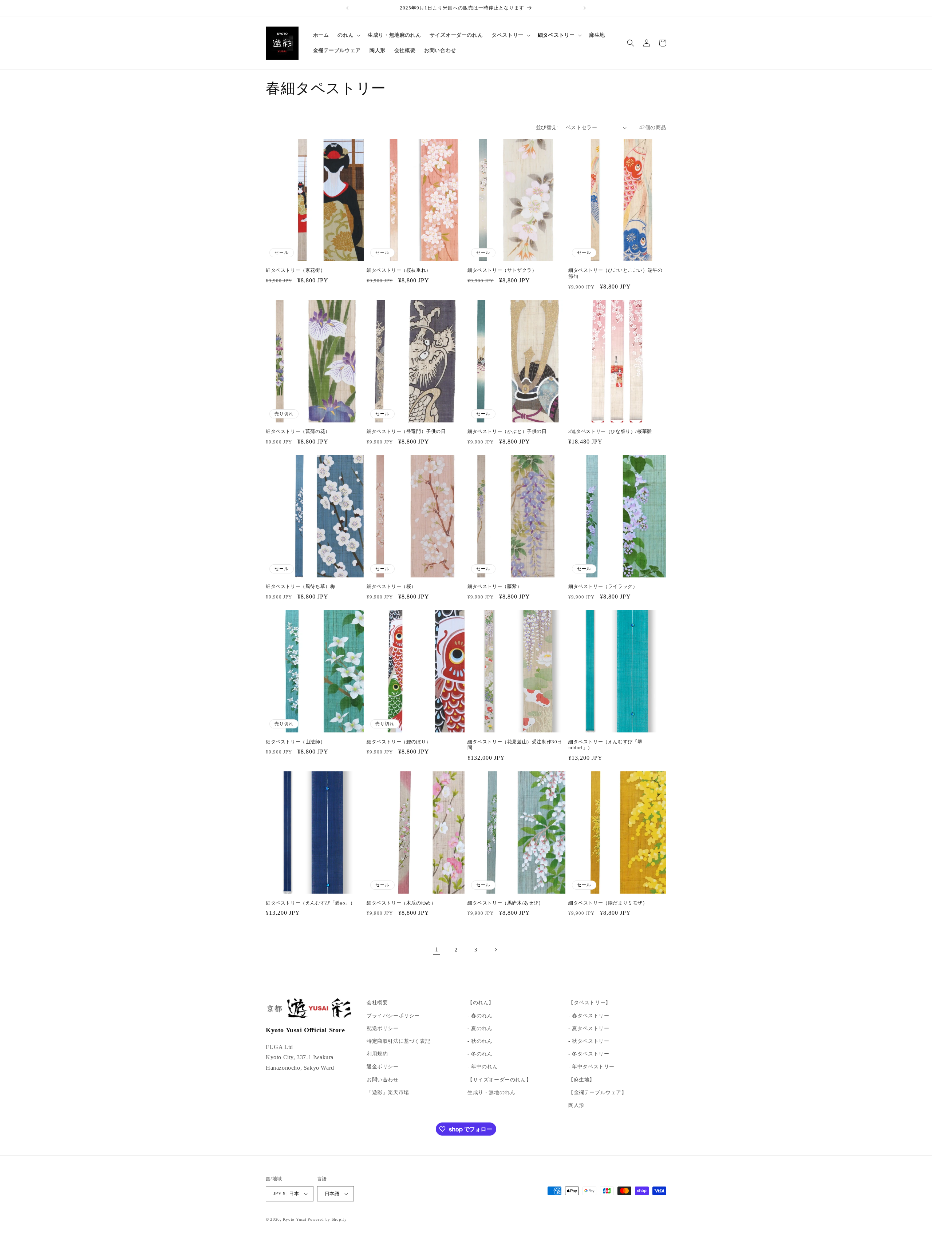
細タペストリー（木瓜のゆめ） (401, 903)
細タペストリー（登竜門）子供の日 (406, 431)
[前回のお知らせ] (347, 8)
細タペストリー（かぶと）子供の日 (507, 431)
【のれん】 (480, 1002)
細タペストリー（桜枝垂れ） (399, 270)
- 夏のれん (480, 1028)
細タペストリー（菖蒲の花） (298, 431)
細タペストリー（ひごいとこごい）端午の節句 (615, 273)
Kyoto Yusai (295, 1219)
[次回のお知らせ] (585, 8)
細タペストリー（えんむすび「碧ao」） (310, 903)
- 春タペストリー (588, 1015)
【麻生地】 (581, 1079)
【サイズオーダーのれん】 (499, 1079)
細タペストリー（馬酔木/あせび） (505, 903)
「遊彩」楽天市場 (388, 1092)
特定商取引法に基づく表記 (398, 1041)
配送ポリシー (383, 1028)
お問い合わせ (383, 1079)
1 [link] (436, 949)
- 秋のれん (480, 1041)
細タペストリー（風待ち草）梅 (300, 586)
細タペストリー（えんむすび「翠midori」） (605, 745)
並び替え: (547, 127)
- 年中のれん (482, 1066)
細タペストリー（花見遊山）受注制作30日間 (514, 745)
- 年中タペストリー (591, 1066)
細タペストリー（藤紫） (494, 586)
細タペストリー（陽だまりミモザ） (608, 903)
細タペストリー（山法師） (295, 741)
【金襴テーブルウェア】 (597, 1092)
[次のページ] (495, 950)
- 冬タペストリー (588, 1054)
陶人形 (576, 1105)
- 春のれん (480, 1015)
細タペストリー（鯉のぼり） (399, 741)
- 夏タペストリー (588, 1028)
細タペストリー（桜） (391, 586)
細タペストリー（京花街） (295, 270)
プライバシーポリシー (393, 1015)
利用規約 (377, 1054)
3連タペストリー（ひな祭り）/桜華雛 (610, 431)
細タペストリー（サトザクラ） (502, 270)
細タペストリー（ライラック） (602, 586)
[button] (348, 35)
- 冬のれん (480, 1054)
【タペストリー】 (589, 1002)
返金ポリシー (383, 1066)
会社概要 (377, 1002)
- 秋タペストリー (588, 1041)
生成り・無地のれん (491, 1092)
